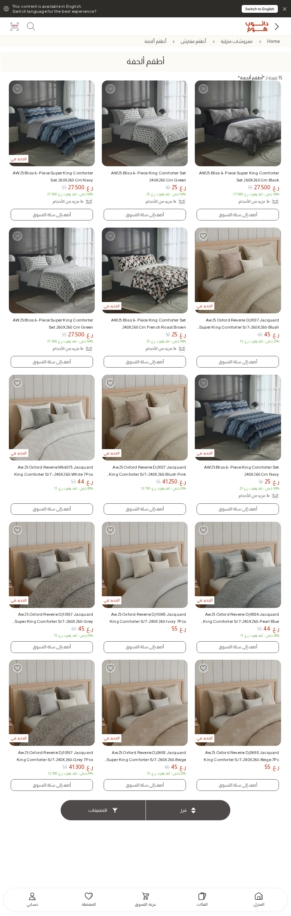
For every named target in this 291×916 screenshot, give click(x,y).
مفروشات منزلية (237, 41)
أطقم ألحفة (155, 41)
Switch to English (259, 9)
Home (273, 41)
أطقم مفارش (193, 41)
